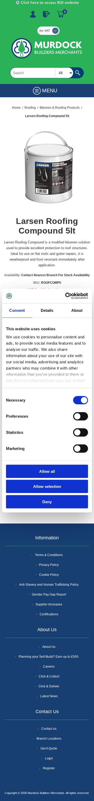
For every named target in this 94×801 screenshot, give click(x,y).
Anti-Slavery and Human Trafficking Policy (49, 584)
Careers (49, 666)
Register (33, 14)
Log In (46, 14)
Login (49, 758)
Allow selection (47, 486)
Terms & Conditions (49, 555)
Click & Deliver (48, 686)
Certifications (49, 614)
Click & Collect (49, 676)
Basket (60, 14)
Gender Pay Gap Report (49, 594)
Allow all (47, 471)
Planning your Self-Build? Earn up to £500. (49, 656)
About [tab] (77, 310)
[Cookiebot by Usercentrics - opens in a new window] (66, 296)
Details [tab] (47, 310)
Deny (47, 501)
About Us (48, 647)
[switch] (80, 416)
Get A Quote (48, 748)
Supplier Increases (49, 604)
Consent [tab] (17, 310)
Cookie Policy (49, 575)
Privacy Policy (49, 565)
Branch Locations (49, 738)
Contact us (48, 729)
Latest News (49, 696)
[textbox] (41, 73)
